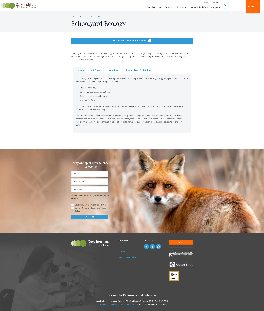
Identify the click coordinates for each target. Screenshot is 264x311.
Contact (121, 251)
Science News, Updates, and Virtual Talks (90, 209)
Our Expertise (154, 7)
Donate (252, 6)
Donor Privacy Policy (127, 257)
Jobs (119, 246)
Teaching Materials (98, 17)
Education (182, 7)
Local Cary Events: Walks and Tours (90, 205)
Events (215, 2)
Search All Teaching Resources (130, 40)
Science (169, 7)
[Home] (18, 10)
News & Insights (199, 7)
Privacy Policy (103, 304)
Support (215, 7)
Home (75, 17)
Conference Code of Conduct (123, 304)
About (206, 2)
